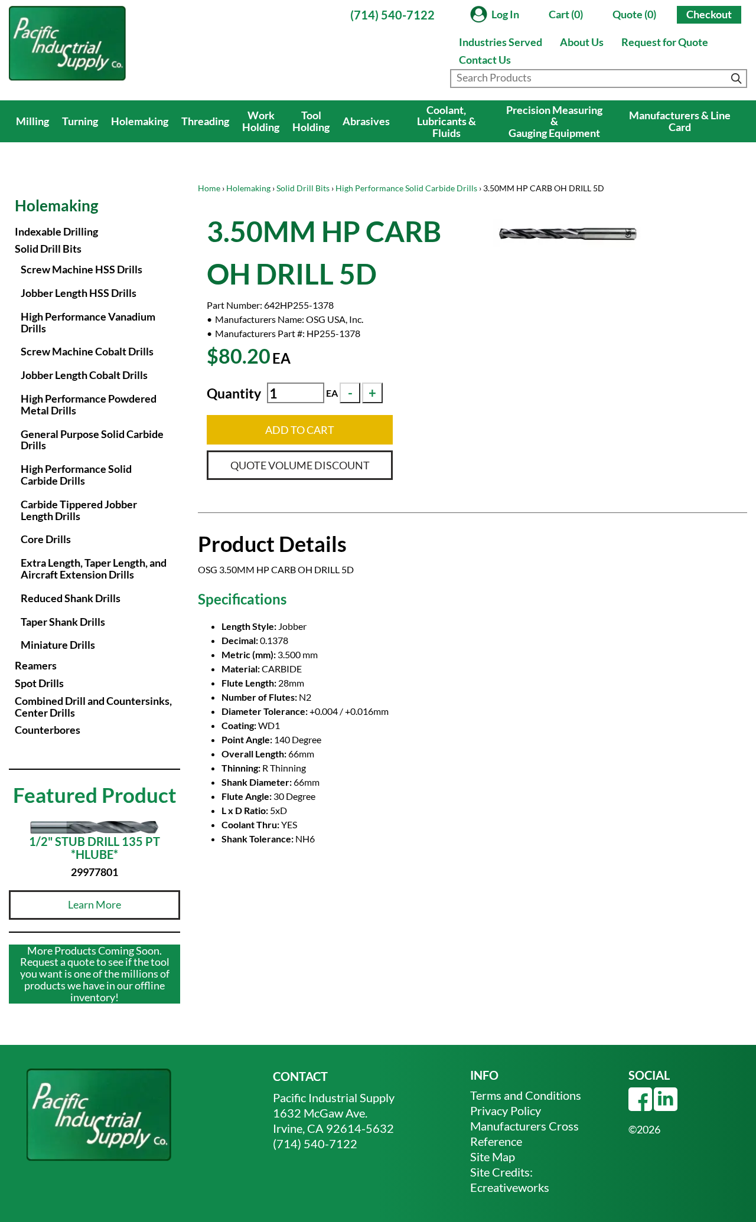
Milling (32, 121)
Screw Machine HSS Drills (81, 269)
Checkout (709, 14)
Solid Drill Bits (303, 188)
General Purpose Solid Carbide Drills (92, 439)
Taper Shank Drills (63, 621)
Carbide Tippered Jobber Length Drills (79, 510)
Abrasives (366, 121)
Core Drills (46, 538)
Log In (505, 14)
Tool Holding (311, 121)
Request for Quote (664, 41)
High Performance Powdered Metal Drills (89, 404)
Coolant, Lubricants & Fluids (446, 121)
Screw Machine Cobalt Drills (87, 351)
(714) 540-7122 (392, 15)
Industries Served (500, 41)
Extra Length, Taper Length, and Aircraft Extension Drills (94, 568)
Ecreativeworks (509, 1187)
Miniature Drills (58, 644)
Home (209, 188)
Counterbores (47, 729)
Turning (80, 121)
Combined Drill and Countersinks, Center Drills (93, 706)
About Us (582, 41)
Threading (205, 121)
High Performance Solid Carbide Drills (406, 188)
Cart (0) (566, 14)
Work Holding (260, 121)
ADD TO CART (299, 429)
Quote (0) (634, 14)
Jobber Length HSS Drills (78, 292)
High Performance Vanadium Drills (88, 322)
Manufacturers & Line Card (680, 121)
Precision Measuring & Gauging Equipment (554, 121)
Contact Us (485, 59)
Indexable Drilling (56, 231)
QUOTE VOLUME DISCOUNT (300, 465)
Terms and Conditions (525, 1095)
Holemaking (139, 121)
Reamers (36, 665)
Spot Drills (39, 683)
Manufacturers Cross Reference (524, 1133)
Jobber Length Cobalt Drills (84, 374)
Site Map (492, 1156)
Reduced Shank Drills (70, 598)
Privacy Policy (505, 1110)
